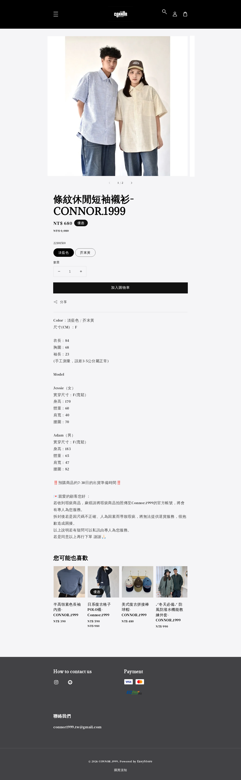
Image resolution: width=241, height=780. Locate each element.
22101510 (59, 243)
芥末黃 (85, 252)
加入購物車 (120, 287)
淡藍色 (63, 252)
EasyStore (145, 761)
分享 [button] (63, 302)
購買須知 (120, 770)
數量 (56, 262)
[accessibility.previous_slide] (109, 183)
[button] (164, 11)
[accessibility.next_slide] (131, 183)
